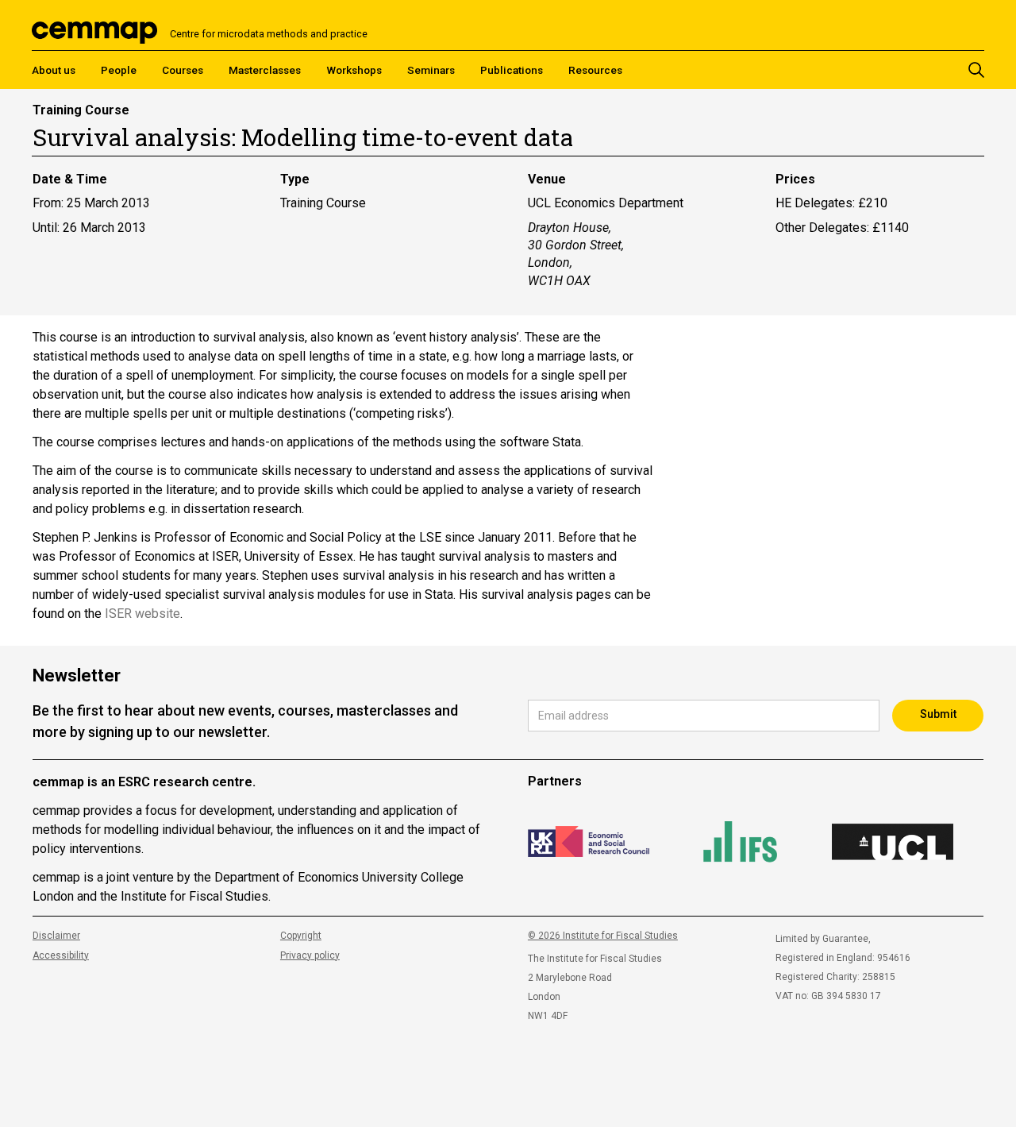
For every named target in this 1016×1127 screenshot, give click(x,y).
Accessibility (61, 955)
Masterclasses (265, 70)
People (119, 70)
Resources (595, 70)
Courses (182, 70)
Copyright (300, 935)
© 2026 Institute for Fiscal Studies (603, 935)
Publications (511, 70)
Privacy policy (310, 955)
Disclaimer (56, 935)
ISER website (142, 613)
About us (53, 70)
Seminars (431, 70)
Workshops (354, 70)
